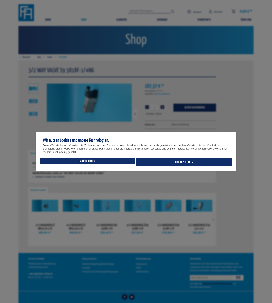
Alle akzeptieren (184, 162)
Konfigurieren (87, 161)
